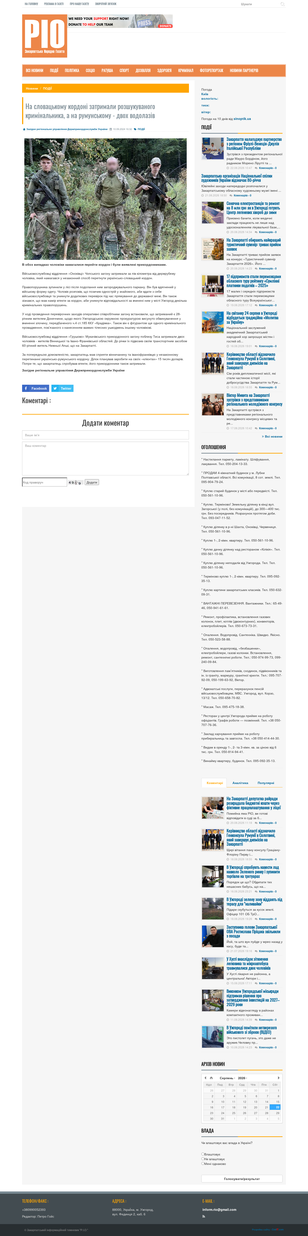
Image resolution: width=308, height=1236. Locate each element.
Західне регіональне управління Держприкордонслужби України (67, 129)
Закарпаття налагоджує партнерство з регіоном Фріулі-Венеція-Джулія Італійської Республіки (254, 143)
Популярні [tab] (266, 782)
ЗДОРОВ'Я (164, 70)
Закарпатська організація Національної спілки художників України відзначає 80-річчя (236, 178)
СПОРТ (124, 70)
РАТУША (107, 70)
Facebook (39, 388)
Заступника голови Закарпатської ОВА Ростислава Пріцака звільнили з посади (253, 931)
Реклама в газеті (54, 4)
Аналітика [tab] (240, 782)
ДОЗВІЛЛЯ (143, 70)
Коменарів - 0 (268, 168)
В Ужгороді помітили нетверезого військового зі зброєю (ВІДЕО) (252, 1030)
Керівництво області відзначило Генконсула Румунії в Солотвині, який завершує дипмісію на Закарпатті (251, 360)
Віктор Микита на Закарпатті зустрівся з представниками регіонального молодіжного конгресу (254, 399)
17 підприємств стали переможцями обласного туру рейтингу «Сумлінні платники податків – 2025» (254, 280)
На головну (31, 4)
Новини (32, 88)
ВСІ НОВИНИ (34, 70)
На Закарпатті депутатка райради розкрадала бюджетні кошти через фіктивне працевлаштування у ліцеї (254, 803)
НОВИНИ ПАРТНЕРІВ (244, 70)
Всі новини (274, 436)
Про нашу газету (79, 4)
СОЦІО (90, 70)
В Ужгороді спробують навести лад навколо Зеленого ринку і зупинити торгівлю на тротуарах (253, 871)
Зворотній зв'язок (105, 4)
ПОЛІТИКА (72, 70)
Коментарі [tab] (215, 782)
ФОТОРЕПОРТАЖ (211, 70)
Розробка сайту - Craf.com (268, 1229)
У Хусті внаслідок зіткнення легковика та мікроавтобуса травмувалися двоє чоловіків (248, 963)
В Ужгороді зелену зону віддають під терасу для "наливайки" (254, 901)
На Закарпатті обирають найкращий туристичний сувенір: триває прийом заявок (254, 244)
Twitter (66, 388)
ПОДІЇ (54, 70)
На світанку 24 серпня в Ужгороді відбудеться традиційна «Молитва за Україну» (252, 317)
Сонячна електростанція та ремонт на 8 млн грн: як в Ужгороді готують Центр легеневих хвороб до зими (253, 207)
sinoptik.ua (242, 118)
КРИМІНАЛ (185, 70)
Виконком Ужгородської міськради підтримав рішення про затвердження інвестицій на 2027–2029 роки (253, 997)
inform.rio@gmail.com (219, 1209)
